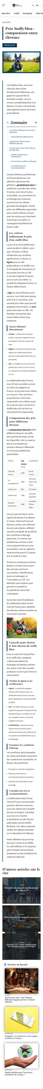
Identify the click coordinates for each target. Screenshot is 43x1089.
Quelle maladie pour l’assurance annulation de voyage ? (18, 1073)
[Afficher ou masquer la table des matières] (32, 122)
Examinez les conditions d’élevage (23, 161)
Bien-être (8, 1070)
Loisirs (21, 885)
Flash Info (9, 1034)
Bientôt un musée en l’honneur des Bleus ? (21, 889)
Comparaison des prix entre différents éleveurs (19, 142)
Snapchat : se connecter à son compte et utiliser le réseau (21, 1037)
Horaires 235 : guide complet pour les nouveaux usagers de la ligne (21, 945)
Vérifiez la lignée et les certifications (19, 155)
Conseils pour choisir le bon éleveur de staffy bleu (22, 149)
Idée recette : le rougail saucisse (21, 917)
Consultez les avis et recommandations (18, 167)
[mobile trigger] (4, 5)
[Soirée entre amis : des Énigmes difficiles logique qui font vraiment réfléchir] (21, 981)
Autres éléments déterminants (22, 137)
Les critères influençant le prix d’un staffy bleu (22, 131)
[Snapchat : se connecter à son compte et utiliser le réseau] (21, 1019)
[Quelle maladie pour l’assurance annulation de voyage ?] (21, 1056)
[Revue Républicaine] (17, 5)
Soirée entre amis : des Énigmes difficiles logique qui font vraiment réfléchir (20, 999)
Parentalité (9, 45)
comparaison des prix (20, 429)
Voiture (21, 942)
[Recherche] (33, 5)
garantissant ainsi (25, 185)
